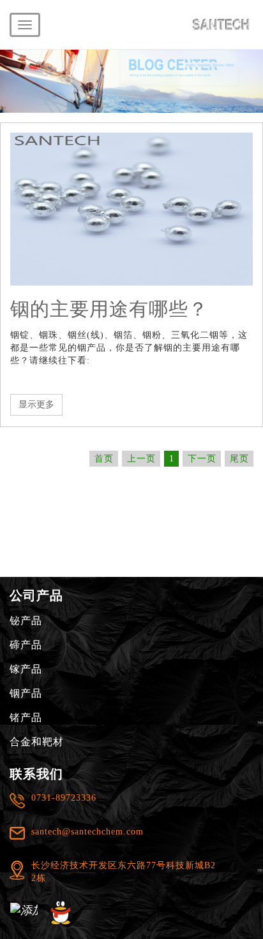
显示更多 (36, 404)
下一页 (202, 458)
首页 (104, 458)
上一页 (141, 458)
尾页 (239, 458)
